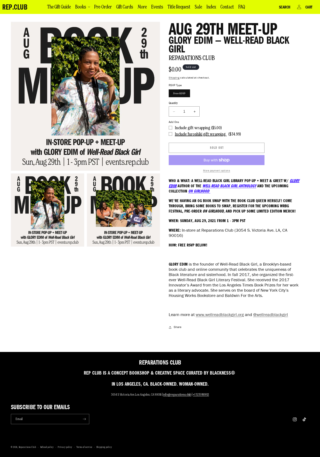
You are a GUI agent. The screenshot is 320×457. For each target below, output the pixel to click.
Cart (308, 7)
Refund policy (47, 447)
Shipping (174, 77)
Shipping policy (104, 447)
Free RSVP (181, 94)
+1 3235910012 (201, 394)
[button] (82, 6)
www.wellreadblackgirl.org (220, 314)
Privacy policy (65, 447)
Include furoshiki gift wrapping (201, 134)
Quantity (173, 103)
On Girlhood (199, 191)
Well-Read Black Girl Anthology (229, 185)
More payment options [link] (216, 170)
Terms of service (84, 447)
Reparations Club (192, 58)
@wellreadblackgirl (270, 314)
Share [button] (177, 327)
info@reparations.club (177, 394)
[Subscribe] (84, 419)
